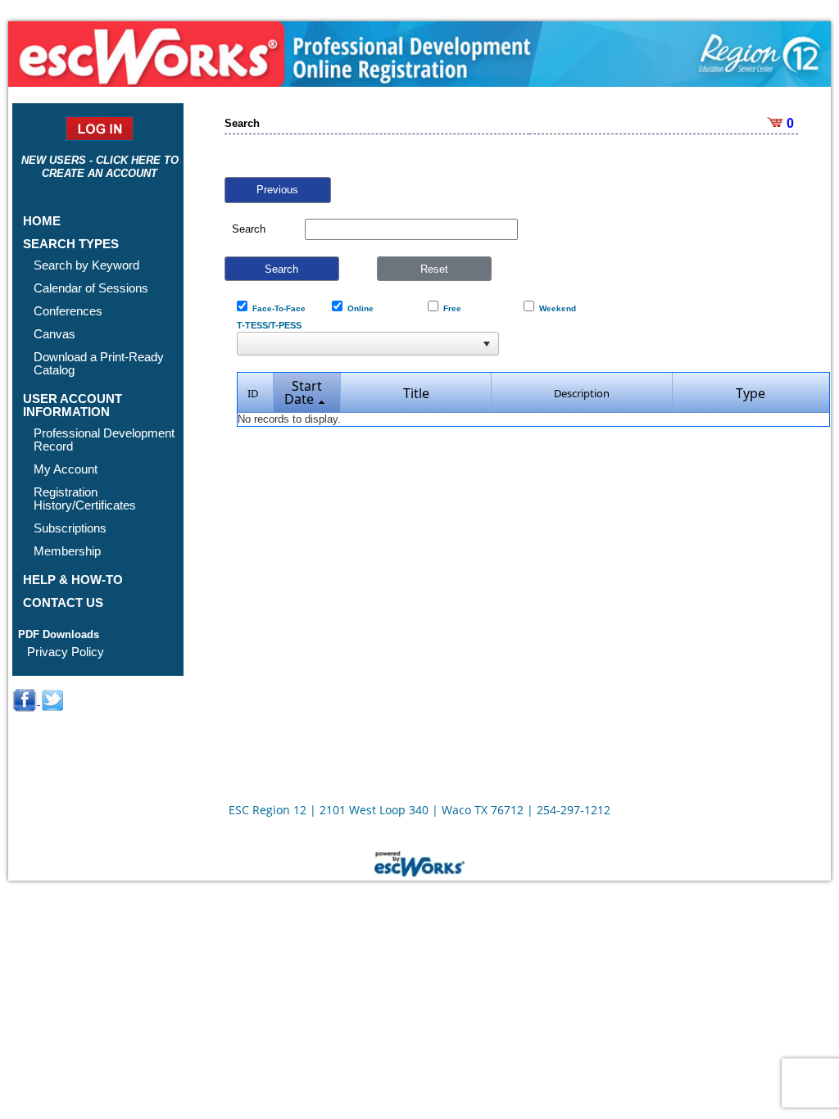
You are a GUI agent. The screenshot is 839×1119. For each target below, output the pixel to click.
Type (750, 393)
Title (416, 393)
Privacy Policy (65, 652)
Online (358, 308)
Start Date (303, 392)
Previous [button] (277, 189)
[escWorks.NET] (419, 862)
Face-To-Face (276, 308)
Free (449, 308)
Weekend (555, 308)
